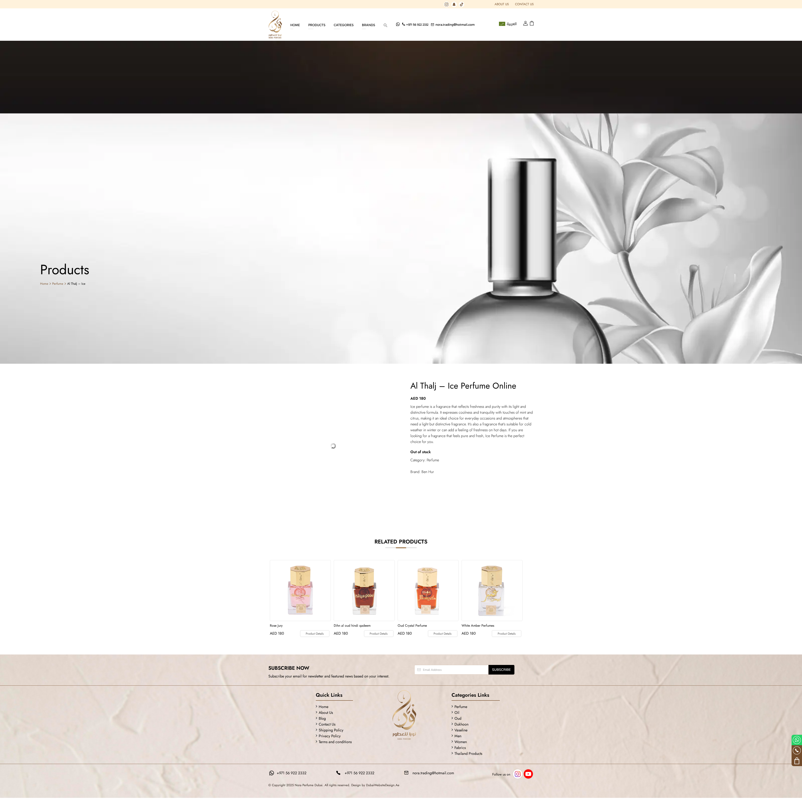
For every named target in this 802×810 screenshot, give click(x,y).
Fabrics (460, 747)
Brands (368, 25)
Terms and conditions (335, 742)
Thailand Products (468, 753)
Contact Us (524, 4)
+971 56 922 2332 (417, 25)
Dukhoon (461, 724)
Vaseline (460, 730)
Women (460, 742)
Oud (457, 718)
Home (295, 25)
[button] (385, 25)
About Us (502, 4)
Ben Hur (427, 472)
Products (316, 25)
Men (457, 736)
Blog (322, 718)
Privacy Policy (330, 736)
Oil (456, 712)
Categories (344, 25)
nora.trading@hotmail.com (455, 25)
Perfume (57, 283)
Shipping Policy (331, 730)
